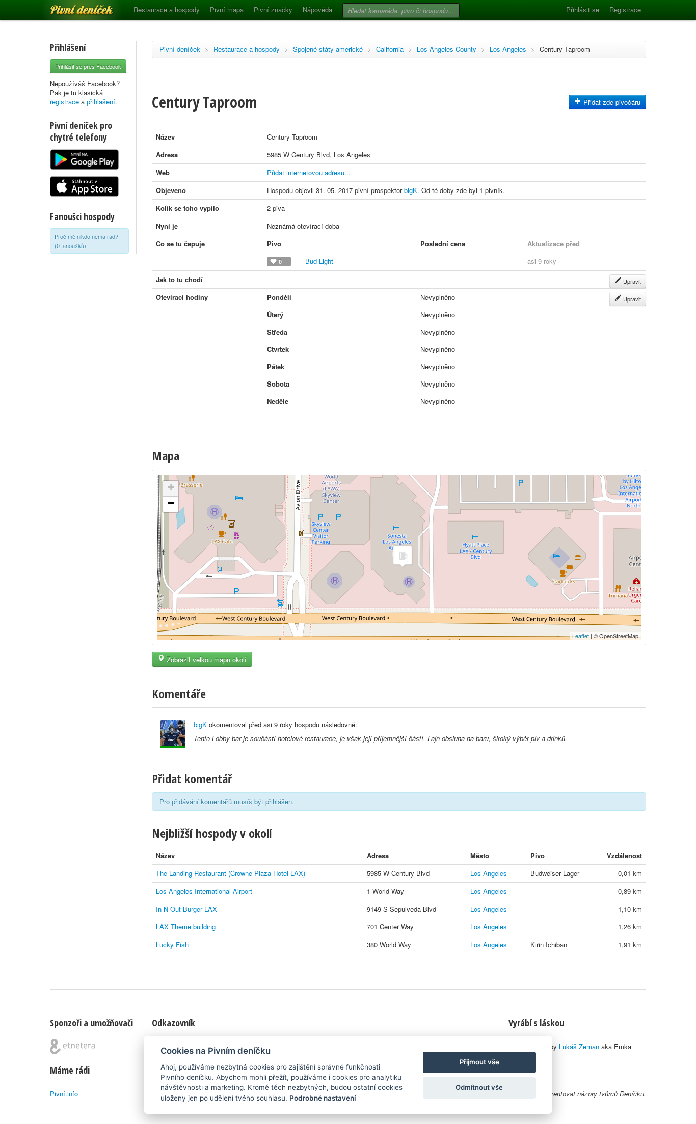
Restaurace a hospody (166, 9)
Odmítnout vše (479, 1087)
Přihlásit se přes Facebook (88, 66)
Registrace (625, 9)
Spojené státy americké (328, 49)
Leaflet (580, 636)
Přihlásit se (582, 9)
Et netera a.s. (72, 1046)
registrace (64, 101)
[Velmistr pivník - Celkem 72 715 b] (172, 734)
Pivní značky (273, 9)
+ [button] (171, 487)
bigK (410, 190)
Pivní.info (64, 1094)
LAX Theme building (186, 926)
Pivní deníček (70, 6)
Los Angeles (508, 49)
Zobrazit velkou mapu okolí (206, 659)
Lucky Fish (172, 944)
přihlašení (101, 101)
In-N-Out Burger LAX (186, 909)
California (390, 49)
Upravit (631, 281)
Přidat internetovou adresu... (309, 172)
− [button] (171, 503)
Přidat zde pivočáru (610, 102)
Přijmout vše (479, 1062)
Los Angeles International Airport (204, 891)
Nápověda (317, 9)
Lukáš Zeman (579, 1046)
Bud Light (319, 261)
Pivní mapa (227, 9)
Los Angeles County (446, 49)
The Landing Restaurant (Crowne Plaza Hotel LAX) (230, 873)
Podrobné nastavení (322, 1098)
